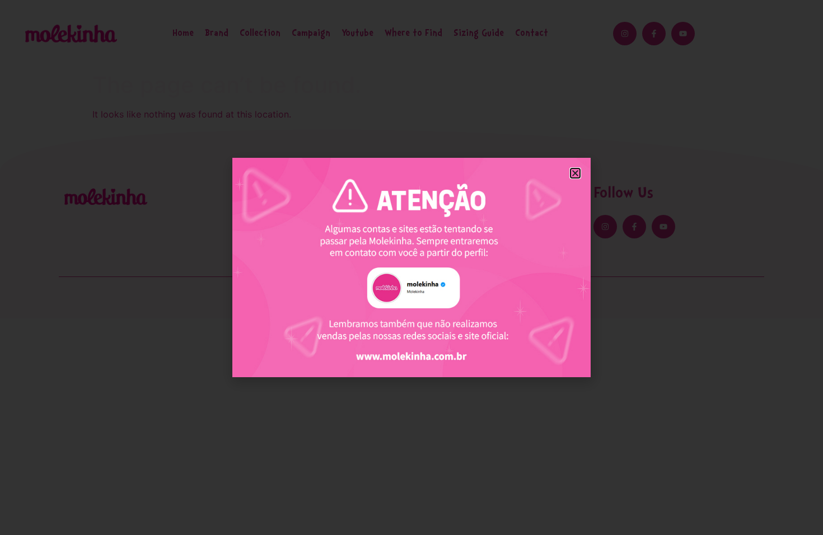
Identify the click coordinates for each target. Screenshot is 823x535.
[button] (575, 173)
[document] (411, 267)
